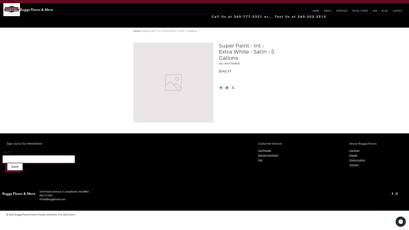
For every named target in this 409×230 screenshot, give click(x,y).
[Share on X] (233, 88)
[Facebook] (392, 193)
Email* (7, 152)
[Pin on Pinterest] (227, 88)
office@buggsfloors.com (52, 199)
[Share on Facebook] (221, 88)
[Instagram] (396, 193)
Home (136, 31)
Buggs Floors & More (36, 10)
